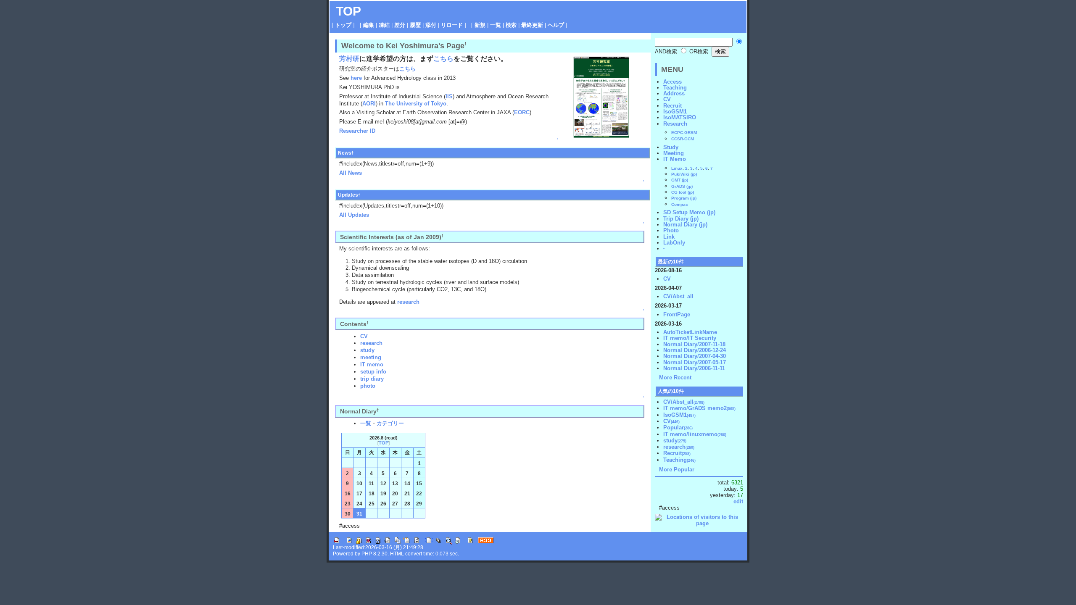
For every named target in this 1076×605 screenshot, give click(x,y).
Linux (677, 168)
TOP (348, 11)
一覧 (495, 25)
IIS (449, 96)
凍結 (384, 25)
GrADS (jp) (682, 186)
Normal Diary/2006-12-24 (694, 350)
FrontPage (676, 314)
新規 (480, 25)
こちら (443, 58)
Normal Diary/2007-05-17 (694, 362)
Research (675, 124)
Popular (678, 427)
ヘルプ (556, 25)
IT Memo (674, 159)
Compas (679, 204)
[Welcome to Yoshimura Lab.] (601, 96)
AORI (369, 103)
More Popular (676, 469)
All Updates (354, 215)
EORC (522, 112)
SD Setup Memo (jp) (689, 212)
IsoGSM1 (675, 111)
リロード (452, 25)
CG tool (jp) (682, 192)
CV (364, 336)
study (367, 350)
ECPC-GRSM (684, 132)
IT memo (371, 364)
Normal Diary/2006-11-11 (694, 368)
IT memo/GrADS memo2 (699, 408)
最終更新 (532, 25)
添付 (430, 25)
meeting (370, 357)
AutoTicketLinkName (690, 332)
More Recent (675, 377)
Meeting (673, 153)
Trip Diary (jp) (681, 219)
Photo (671, 230)
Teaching (675, 87)
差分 (399, 25)
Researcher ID (357, 131)
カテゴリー (390, 423)
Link (669, 237)
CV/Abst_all (678, 296)
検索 (511, 25)
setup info (373, 371)
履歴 (415, 25)
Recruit (672, 106)
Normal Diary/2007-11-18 (694, 344)
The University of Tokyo (415, 103)
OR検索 (698, 51)
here (356, 78)
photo (367, 386)
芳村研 (349, 58)
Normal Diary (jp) (685, 224)
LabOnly (674, 242)
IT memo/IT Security (689, 338)
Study (670, 147)
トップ (343, 25)
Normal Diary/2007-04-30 (694, 356)
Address (674, 93)
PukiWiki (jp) (684, 174)
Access (672, 82)
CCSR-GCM (682, 139)
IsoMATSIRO (679, 117)
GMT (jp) (679, 180)
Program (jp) (683, 198)
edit (738, 501)
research (408, 302)
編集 (368, 25)
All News (350, 173)
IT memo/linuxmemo (694, 434)
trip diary (372, 379)
